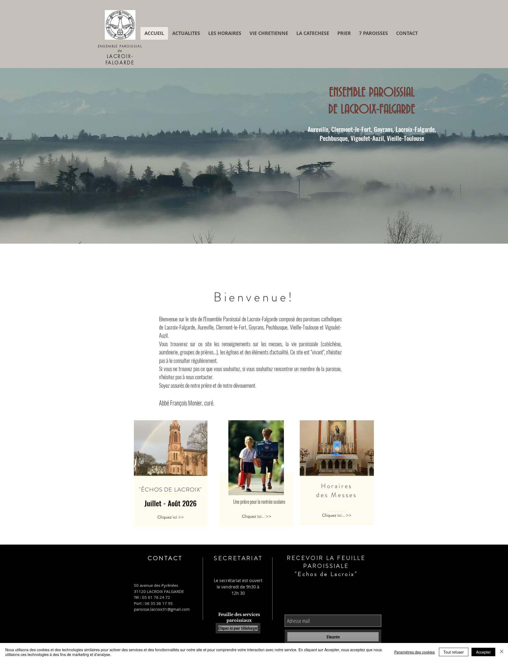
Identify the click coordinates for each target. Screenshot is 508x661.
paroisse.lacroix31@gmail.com (162, 609)
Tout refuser (453, 652)
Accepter (483, 652)
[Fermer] (501, 652)
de (120, 50)
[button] (254, 156)
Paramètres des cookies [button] (414, 652)
